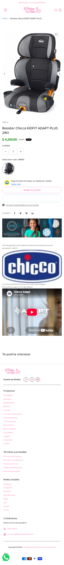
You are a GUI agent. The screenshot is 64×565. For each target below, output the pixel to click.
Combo (6, 443)
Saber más (16, 184)
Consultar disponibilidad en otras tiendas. (22, 205)
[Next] (59, 73)
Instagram (7, 487)
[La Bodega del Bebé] (32, 10)
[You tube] (38, 379)
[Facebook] (14, 213)
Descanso (7, 399)
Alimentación (9, 402)
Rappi (5, 499)
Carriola (6, 410)
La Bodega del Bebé (30, 547)
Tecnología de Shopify (47, 547)
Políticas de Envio (10, 464)
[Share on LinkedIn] (32, 213)
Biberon (6, 406)
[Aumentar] (20, 151)
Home (4, 18)
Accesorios (8, 440)
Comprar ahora (32, 198)
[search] (55, 10)
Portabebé (8, 395)
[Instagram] (32, 379)
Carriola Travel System (12, 414)
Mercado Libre (9, 495)
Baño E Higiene (9, 429)
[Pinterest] (26, 213)
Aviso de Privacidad (11, 471)
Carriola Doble (9, 421)
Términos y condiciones (13, 460)
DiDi (5, 502)
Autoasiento (8, 425)
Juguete (6, 436)
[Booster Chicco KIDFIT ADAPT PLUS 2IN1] (56, 34)
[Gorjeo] (20, 213)
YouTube (7, 491)
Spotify (6, 506)
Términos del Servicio (12, 456)
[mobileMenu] (5, 10)
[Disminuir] (5, 151)
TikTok (6, 510)
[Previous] (4, 73)
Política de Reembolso (12, 467)
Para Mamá (8, 432)
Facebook (7, 484)
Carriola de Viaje (10, 417)
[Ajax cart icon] (60, 10)
